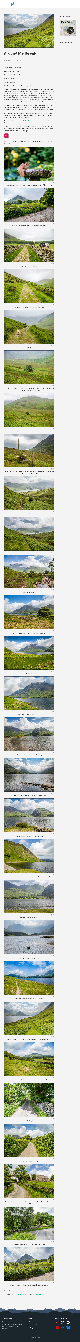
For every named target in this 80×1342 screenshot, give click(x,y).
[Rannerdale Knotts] (29, 588)
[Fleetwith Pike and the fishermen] (29, 953)
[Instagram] (57, 1322)
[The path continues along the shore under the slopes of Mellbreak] (29, 872)
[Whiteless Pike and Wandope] (29, 913)
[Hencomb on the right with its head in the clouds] (29, 302)
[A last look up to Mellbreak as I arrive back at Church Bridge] (29, 1280)
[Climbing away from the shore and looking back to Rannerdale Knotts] (29, 1035)
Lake (9, 1291)
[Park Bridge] (29, 1116)
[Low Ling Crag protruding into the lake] (29, 710)
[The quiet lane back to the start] (29, 1157)
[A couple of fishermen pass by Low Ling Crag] (29, 832)
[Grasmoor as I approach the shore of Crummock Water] (29, 628)
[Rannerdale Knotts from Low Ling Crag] (29, 750)
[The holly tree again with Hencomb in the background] (29, 426)
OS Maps (43, 126)
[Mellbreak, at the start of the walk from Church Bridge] (29, 221)
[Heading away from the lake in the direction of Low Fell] (29, 1075)
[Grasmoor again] (29, 669)
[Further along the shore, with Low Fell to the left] (29, 994)
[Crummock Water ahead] (29, 509)
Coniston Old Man (21, 1294)
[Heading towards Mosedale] (29, 262)
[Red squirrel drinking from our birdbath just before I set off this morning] (29, 180)
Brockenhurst (39, 1294)
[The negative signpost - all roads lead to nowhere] (29, 1240)
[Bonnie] (29, 343)
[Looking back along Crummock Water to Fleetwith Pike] (29, 791)
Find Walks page (28, 121)
